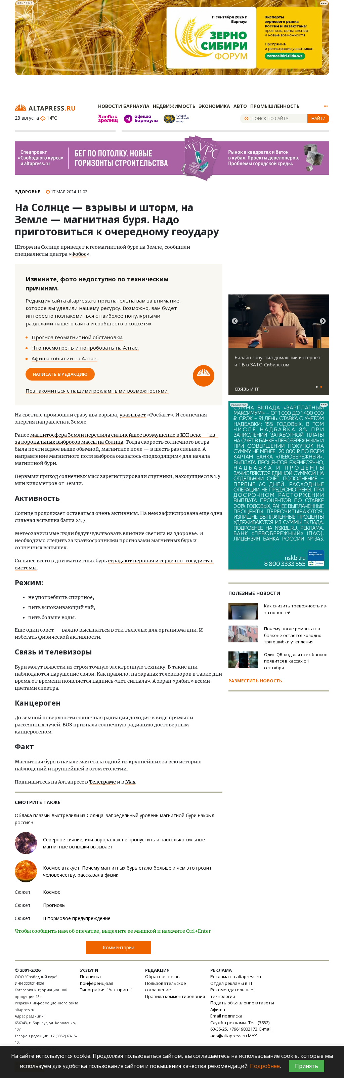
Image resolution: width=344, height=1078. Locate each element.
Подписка (90, 976)
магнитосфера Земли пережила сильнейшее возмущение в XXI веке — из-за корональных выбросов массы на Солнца (116, 438)
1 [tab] (316, 387)
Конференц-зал (96, 983)
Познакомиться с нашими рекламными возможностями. (97, 390)
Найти (318, 118)
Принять (306, 1066)
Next (322, 321)
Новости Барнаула (123, 106)
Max (130, 782)
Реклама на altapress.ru (235, 976)
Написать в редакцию (60, 374)
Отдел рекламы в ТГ (231, 983)
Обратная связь (162, 976)
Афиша (217, 1009)
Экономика (214, 106)
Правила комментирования (175, 996)
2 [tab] (321, 387)
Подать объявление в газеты (242, 1003)
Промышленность (275, 106)
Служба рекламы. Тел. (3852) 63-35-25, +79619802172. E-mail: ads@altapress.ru (241, 1029)
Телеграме (102, 782)
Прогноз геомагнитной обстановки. (77, 337)
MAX (252, 1036)
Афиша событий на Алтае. (64, 358)
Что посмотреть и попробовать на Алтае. (85, 347)
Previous (234, 321)
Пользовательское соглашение (165, 986)
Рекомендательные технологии (231, 993)
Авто (240, 106)
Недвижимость (174, 106)
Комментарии (118, 947)
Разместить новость (255, 681)
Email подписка (226, 1016)
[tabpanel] (278, 347)
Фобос (79, 254)
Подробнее (265, 1066)
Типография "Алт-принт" (106, 990)
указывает (133, 415)
